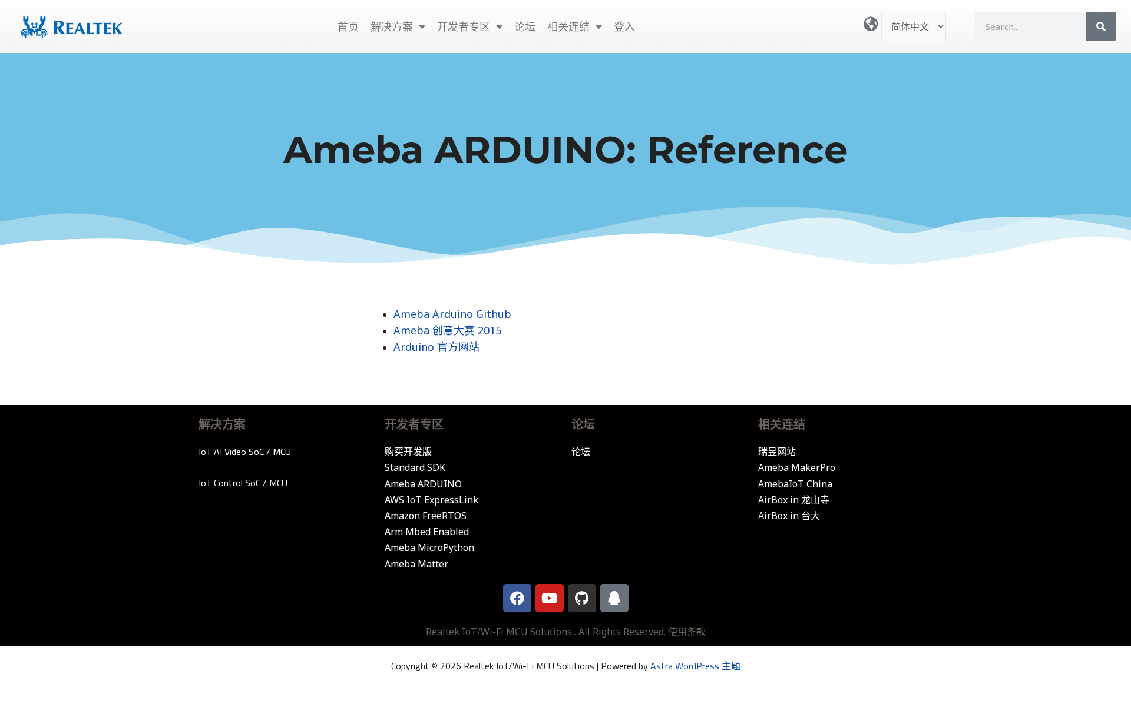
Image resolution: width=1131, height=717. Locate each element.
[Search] (1101, 26)
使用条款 (687, 631)
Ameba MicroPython (429, 547)
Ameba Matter (416, 563)
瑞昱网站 (777, 451)
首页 (348, 26)
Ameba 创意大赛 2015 (447, 330)
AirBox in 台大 (789, 515)
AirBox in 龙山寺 (793, 499)
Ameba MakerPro (796, 467)
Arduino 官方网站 (436, 347)
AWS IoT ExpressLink (431, 499)
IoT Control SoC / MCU (243, 483)
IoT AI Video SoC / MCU (245, 451)
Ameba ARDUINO (423, 483)
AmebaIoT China (795, 483)
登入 (624, 26)
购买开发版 (408, 451)
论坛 (524, 26)
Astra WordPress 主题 (695, 666)
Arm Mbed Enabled (427, 531)
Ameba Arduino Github (452, 314)
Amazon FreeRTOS (426, 515)
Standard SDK (415, 467)
